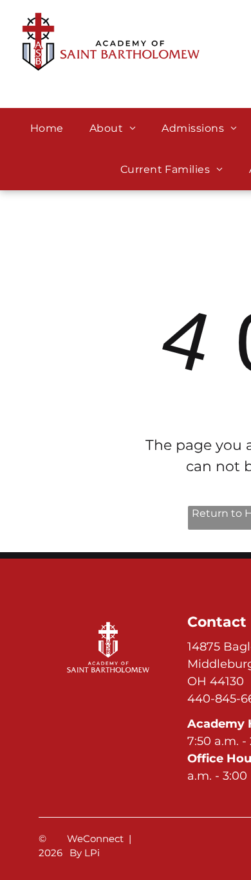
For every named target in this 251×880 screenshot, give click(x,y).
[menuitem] (47, 128)
